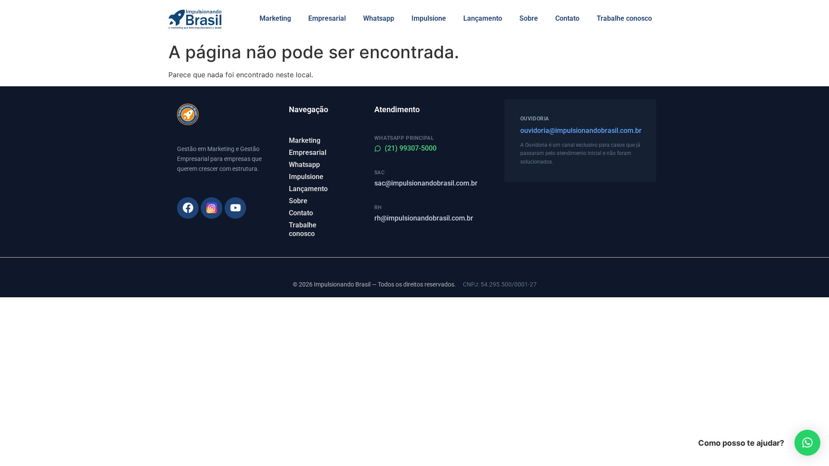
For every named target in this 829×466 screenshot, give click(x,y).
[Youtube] (235, 208)
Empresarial (327, 18)
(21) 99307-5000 (411, 148)
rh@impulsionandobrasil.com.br (423, 218)
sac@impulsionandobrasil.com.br (426, 183)
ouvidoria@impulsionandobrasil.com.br (580, 130)
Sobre (528, 18)
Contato (567, 18)
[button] (807, 443)
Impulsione (428, 18)
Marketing (275, 18)
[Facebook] (188, 208)
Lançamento (482, 18)
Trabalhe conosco (624, 18)
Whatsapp (378, 18)
